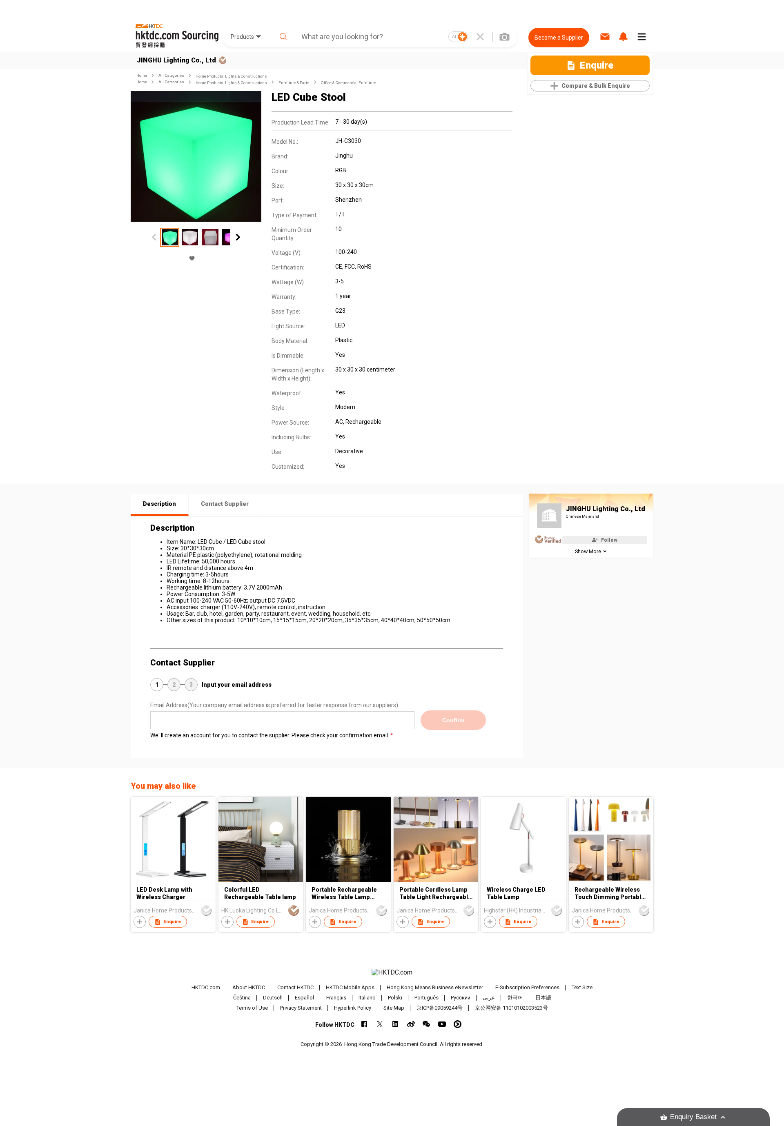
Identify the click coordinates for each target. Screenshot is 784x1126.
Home (141, 75)
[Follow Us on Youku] (457, 1024)
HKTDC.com (206, 987)
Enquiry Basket (693, 1117)
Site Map (393, 1008)
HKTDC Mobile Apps (350, 987)
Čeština (242, 998)
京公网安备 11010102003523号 (511, 1008)
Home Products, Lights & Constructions (231, 76)
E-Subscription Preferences (527, 987)
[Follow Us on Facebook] (364, 1024)
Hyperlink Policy (352, 1008)
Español (304, 998)
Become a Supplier (559, 37)
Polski (395, 998)
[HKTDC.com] (392, 972)
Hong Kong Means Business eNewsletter (435, 987)
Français (336, 998)
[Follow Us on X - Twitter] (380, 1024)
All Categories (171, 75)
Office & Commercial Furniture (348, 82)
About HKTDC (248, 987)
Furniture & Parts (294, 82)
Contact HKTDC (295, 987)
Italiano (367, 998)
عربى (489, 998)
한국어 (515, 998)
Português (426, 998)
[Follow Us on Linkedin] (395, 1024)
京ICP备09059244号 (439, 1008)
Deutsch (273, 998)
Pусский (460, 998)
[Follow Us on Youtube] (442, 1024)
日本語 (543, 998)
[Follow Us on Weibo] (411, 1024)
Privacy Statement (301, 1008)
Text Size (582, 987)
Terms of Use (252, 1008)
